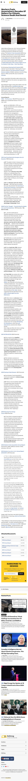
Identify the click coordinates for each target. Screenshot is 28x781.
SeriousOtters (8, 777)
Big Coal (8, 527)
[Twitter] (3, 766)
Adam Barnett (5, 689)
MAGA (5, 694)
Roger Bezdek (14, 508)
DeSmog (15, 2)
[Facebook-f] (1, 766)
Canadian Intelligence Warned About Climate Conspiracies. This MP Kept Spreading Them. (12, 651)
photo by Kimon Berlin (20, 516)
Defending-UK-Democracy (10, 725)
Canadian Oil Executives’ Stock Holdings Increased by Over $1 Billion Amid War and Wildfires (11, 618)
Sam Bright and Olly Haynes (8, 721)
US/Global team (15, 578)
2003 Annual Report (6, 555)
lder (5, 282)
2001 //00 (6, 334)
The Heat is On (14, 524)
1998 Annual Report (6, 540)
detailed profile (16, 86)
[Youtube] (5, 766)
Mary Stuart (5, 655)
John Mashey (9, 18)
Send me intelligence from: (6, 578)
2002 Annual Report (6, 552)
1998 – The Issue (6, 99)
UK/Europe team (15, 580)
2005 (25, 87)
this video (14, 290)
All (12, 577)
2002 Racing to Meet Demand (8, 372)
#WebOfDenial (6, 59)
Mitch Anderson (6, 622)
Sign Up (21, 573)
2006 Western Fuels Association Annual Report (13, 445)
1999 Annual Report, (6, 543)
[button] (14, 742)
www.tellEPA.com (8, 459)
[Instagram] (7, 766)
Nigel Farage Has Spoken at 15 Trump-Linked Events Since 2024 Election (12, 685)
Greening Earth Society (14, 67)
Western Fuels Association (14, 53)
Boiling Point (4, 525)
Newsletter (3, 764)
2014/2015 (6, 89)
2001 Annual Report (6, 550)
